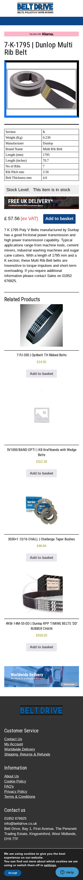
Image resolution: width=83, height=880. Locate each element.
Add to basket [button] (41, 374)
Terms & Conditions (19, 797)
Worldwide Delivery (19, 749)
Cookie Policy (15, 781)
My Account (13, 744)
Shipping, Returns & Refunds (27, 754)
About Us (11, 776)
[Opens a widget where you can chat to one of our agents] (67, 872)
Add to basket (59, 218)
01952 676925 (15, 818)
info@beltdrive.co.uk (20, 824)
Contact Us (13, 739)
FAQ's (9, 786)
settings (50, 865)
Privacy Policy (15, 792)
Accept (12, 873)
